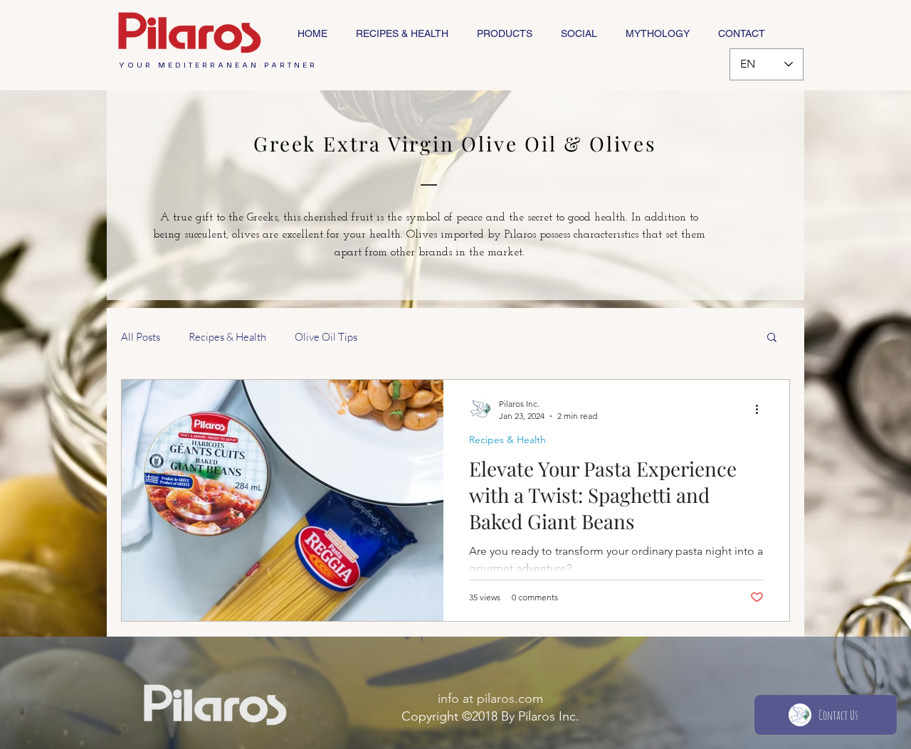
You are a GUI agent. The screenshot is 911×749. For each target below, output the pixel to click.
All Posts (140, 337)
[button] (772, 338)
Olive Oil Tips (326, 337)
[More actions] (761, 409)
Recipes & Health (227, 337)
